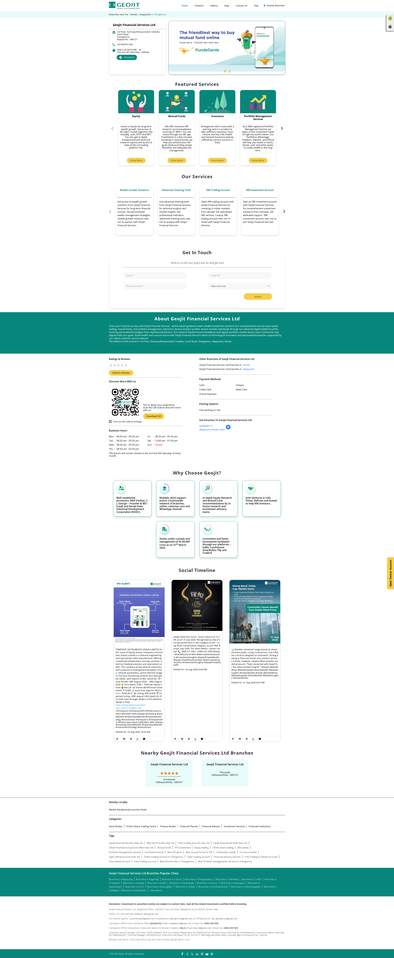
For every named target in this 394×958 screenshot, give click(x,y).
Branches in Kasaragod (233, 882)
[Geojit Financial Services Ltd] (124, 6)
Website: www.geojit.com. (147, 913)
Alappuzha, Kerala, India (212, 429)
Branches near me (118, 14)
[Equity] (136, 101)
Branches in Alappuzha (121, 879)
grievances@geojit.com (181, 918)
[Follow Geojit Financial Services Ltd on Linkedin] (197, 953)
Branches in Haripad (133, 882)
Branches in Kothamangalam (246, 886)
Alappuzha (145, 14)
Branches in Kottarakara (134, 890)
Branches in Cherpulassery (198, 879)
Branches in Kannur (207, 882)
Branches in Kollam (185, 886)
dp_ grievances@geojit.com (224, 918)
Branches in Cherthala (226, 879)
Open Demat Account (390, 573)
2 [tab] (229, 70)
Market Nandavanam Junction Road (127, 809)
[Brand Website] (212, 953)
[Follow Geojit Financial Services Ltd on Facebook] (182, 953)
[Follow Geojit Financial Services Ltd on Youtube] (207, 953)
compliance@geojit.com (179, 923)
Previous (113, 129)
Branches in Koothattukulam (213, 886)
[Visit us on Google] (187, 953)
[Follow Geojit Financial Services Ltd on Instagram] (202, 953)
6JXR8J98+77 (206, 425)
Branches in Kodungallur (159, 886)
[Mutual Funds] (177, 101)
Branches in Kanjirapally (181, 882)
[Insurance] (217, 101)
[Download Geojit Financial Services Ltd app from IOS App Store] (390, 27)
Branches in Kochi (134, 886)
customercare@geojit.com (141, 918)
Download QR (153, 416)
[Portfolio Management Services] (258, 101)
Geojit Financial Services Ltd (169, 764)
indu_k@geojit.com (201, 927)
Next (280, 129)
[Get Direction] (228, 428)
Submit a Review (121, 372)
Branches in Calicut (171, 879)
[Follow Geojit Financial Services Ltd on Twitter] (192, 953)
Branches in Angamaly (147, 879)
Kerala (134, 14)
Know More (136, 160)
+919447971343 (125, 44)
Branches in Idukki (156, 882)
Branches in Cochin (251, 879)
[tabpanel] (227, 46)
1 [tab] (224, 70)
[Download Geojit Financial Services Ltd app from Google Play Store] (390, 21)
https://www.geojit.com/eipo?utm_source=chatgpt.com (131, 706)
